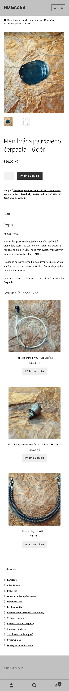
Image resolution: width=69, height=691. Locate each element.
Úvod (9, 20)
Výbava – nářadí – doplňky (20, 623)
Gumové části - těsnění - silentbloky (42, 190)
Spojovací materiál (16, 629)
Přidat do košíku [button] (34, 371)
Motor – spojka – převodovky (21, 596)
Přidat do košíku (29, 175)
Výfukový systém (15, 618)
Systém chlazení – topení (20, 634)
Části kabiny (13, 585)
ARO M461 (18, 190)
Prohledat (34, 685)
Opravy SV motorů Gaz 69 (20, 645)
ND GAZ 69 (14, 7)
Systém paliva (40, 194)
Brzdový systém (15, 607)
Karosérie (12, 579)
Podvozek (12, 590)
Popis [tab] (7, 213)
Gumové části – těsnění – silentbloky (25, 612)
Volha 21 (12, 197)
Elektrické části (14, 601)
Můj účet (11, 685)
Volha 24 (22, 197)
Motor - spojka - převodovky (28, 20)
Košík (53, 682)
